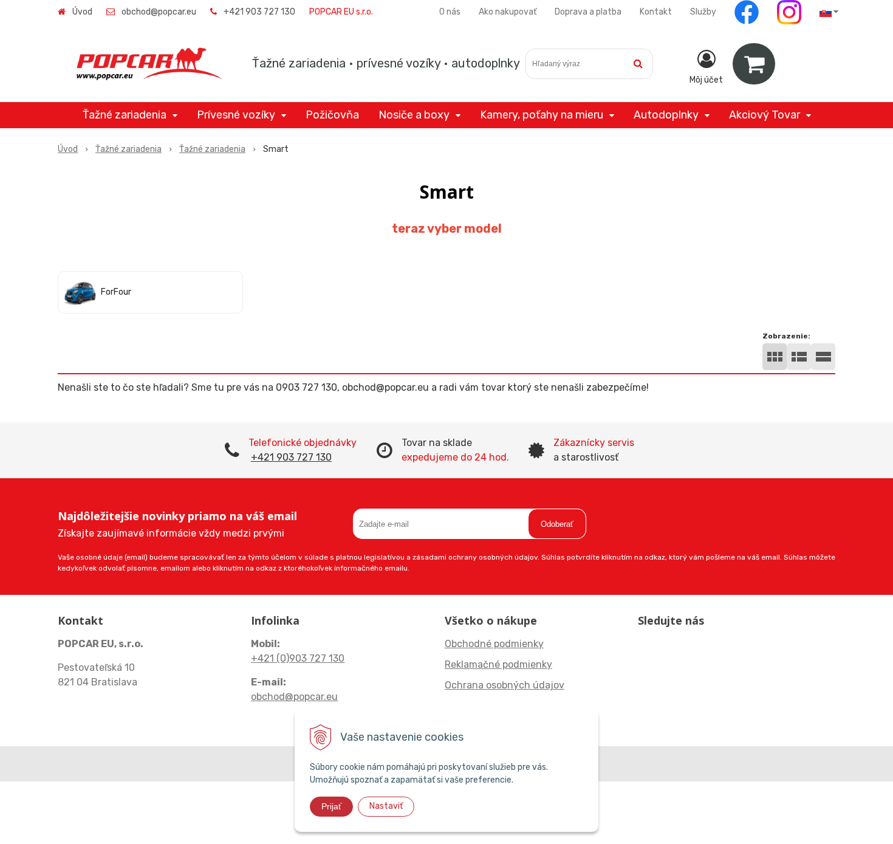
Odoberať (557, 524)
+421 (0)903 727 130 (297, 658)
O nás (449, 12)
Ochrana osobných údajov (504, 685)
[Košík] (754, 64)
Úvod (82, 12)
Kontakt (656, 12)
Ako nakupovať (507, 12)
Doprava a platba (588, 12)
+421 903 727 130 (259, 12)
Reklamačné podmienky (498, 664)
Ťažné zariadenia (128, 149)
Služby (703, 12)
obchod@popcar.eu (158, 12)
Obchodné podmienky (494, 644)
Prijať (331, 806)
